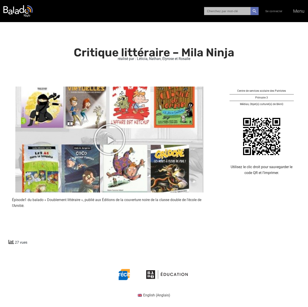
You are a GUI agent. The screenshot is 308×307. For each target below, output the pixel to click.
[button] (109, 139)
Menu (299, 11)
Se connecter (274, 11)
